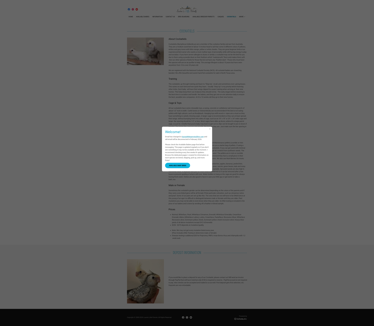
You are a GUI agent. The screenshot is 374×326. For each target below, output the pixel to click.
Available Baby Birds (177, 165)
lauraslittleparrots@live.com (193, 137)
